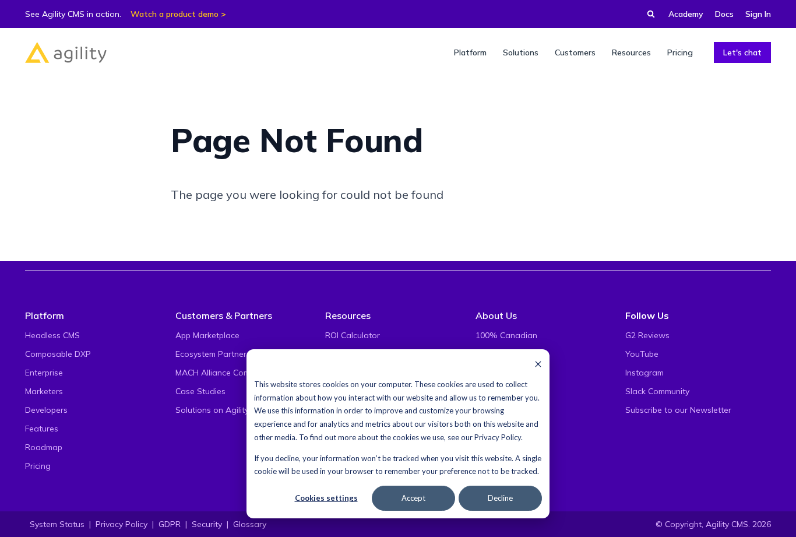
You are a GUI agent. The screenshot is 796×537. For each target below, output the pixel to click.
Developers (46, 410)
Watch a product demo (175, 14)
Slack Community (657, 391)
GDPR (170, 524)
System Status (57, 524)
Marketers (44, 391)
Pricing (38, 466)
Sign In (758, 14)
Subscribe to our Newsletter (678, 410)
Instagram (644, 372)
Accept (413, 498)
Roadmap (43, 447)
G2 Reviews (647, 335)
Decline (500, 498)
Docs (724, 14)
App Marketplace (207, 335)
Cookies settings (326, 498)
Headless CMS (52, 335)
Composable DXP (58, 354)
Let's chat (742, 52)
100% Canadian (506, 335)
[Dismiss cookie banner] (538, 363)
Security (207, 524)
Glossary (249, 524)
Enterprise (44, 372)
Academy (685, 14)
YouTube (641, 354)
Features (41, 428)
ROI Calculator (352, 335)
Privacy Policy (497, 437)
